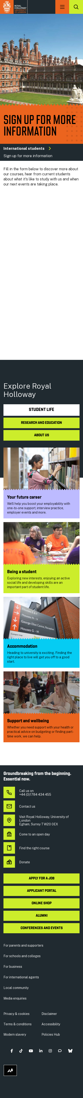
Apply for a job (41, 878)
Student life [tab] (41, 410)
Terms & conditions (17, 1024)
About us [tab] (41, 435)
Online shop (42, 903)
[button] (12, 1051)
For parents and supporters (23, 945)
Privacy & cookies (16, 1014)
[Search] (76, 7)
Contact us (27, 806)
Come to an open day (34, 834)
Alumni (41, 916)
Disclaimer (49, 1014)
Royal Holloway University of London (14, 7)
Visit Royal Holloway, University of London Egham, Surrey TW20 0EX (44, 820)
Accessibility (51, 1024)
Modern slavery (14, 1034)
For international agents (21, 977)
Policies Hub (51, 1034)
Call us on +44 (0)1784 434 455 (35, 792)
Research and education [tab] (41, 423)
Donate (24, 862)
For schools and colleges (22, 956)
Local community (16, 988)
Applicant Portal (41, 891)
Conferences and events (42, 928)
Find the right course (34, 848)
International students (23, 148)
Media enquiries (15, 998)
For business (12, 966)
